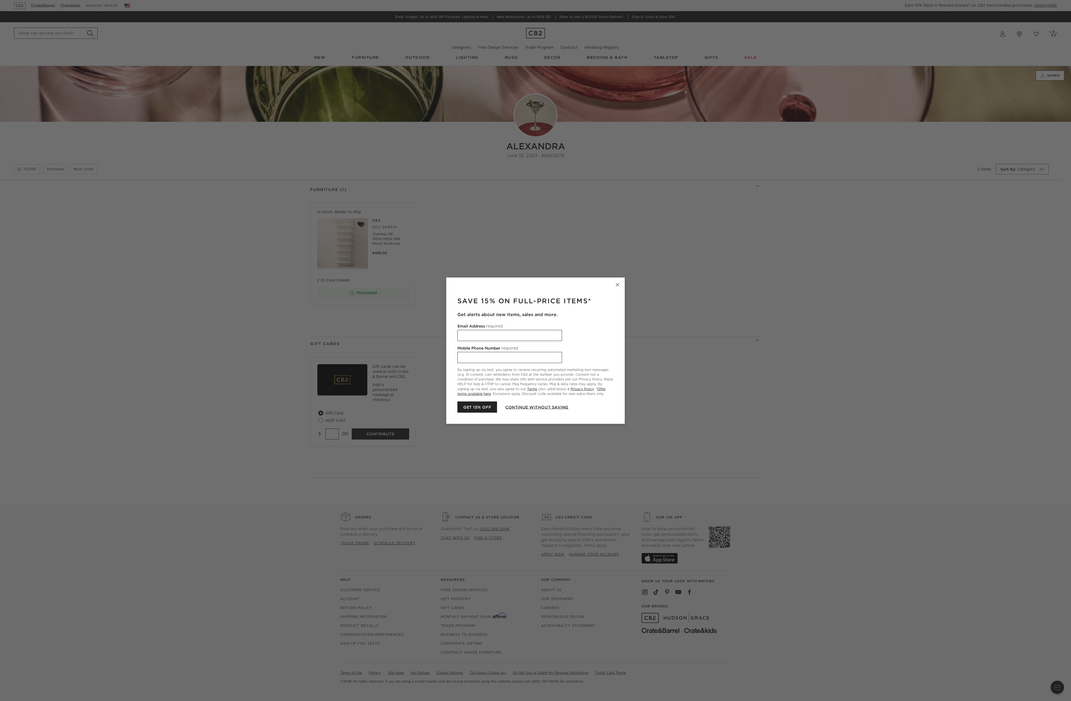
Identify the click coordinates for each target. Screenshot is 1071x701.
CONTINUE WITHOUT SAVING (536, 406)
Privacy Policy (582, 389)
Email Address (480, 325)
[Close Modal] (617, 284)
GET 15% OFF (477, 406)
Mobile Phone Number (487, 347)
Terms (532, 389)
